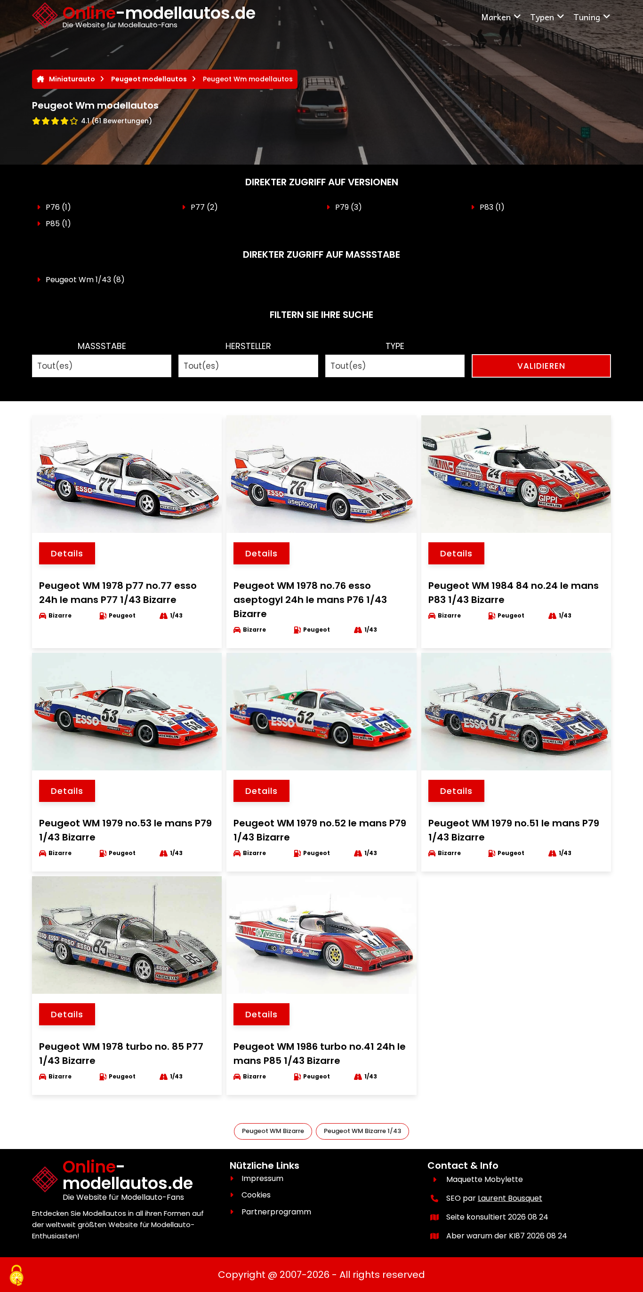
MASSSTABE (102, 346)
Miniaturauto (72, 79)
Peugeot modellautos (149, 79)
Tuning (586, 17)
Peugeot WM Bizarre (273, 1130)
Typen (542, 17)
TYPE (395, 346)
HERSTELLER (248, 346)
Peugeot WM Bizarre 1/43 (362, 1130)
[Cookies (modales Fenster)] (16, 1276)
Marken (496, 17)
